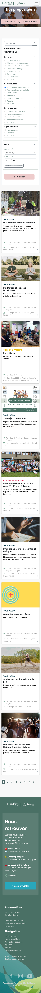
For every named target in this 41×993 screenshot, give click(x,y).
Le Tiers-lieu (10, 936)
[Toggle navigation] (36, 3)
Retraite (10, 101)
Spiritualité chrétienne (15, 71)
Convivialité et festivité (16, 111)
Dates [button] (7, 144)
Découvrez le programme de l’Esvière (20, 21)
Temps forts (11, 74)
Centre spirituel (13, 93)
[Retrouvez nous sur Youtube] (30, 976)
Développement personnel (17, 63)
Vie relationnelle (13, 77)
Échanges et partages (15, 114)
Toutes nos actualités (14, 959)
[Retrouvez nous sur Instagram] (20, 976)
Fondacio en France (14, 921)
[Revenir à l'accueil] (13, 3)
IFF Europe (9, 926)
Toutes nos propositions (15, 956)
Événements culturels (15, 119)
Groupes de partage (15, 68)
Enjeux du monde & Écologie (18, 66)
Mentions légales (12, 912)
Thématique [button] (10, 52)
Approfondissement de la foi (18, 90)
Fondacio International (15, 923)
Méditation (11, 95)
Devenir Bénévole (13, 950)
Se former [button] (8, 57)
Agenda (8, 944)
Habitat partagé (13, 130)
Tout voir (10, 79)
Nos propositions (12, 939)
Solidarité (10, 133)
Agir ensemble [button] (11, 127)
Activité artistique (13, 60)
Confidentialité (11, 915)
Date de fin (8, 157)
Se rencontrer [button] (10, 108)
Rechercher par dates (14, 166)
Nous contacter (20, 886)
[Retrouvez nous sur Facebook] (11, 976)
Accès (8, 947)
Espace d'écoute (13, 117)
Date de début (10, 149)
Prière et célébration (15, 98)
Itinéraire (12, 875)
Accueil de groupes (14, 942)
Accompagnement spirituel (17, 87)
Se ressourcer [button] (10, 84)
